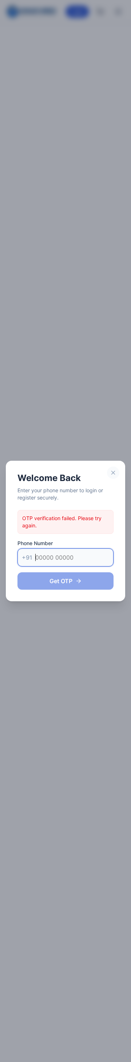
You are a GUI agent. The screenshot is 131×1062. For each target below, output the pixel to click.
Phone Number (35, 543)
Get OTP (60, 581)
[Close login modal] (113, 473)
